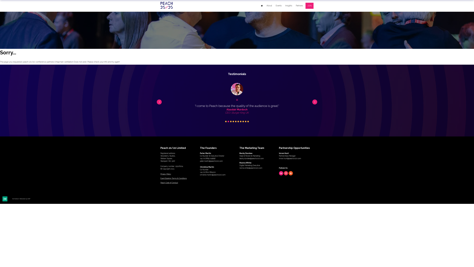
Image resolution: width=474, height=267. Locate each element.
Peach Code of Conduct (169, 183)
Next (314, 102)
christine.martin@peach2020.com (213, 175)
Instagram (286, 173)
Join (309, 6)
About (269, 5)
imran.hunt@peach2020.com (290, 158)
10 (248, 121)
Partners (299, 5)
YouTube (291, 173)
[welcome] (166, 8)
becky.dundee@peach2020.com (251, 158)
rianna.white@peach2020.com (250, 168)
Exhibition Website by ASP (21, 199)
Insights (288, 5)
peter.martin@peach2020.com (211, 161)
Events (279, 5)
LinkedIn (281, 173)
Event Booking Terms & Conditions (173, 178)
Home (262, 5)
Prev (159, 102)
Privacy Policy (165, 174)
